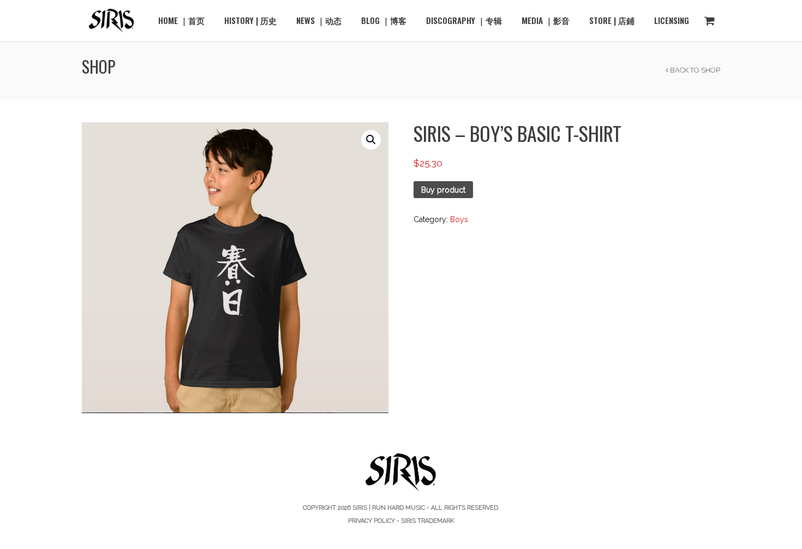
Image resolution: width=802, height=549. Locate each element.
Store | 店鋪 (612, 20)
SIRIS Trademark (427, 520)
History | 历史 (250, 20)
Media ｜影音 (546, 20)
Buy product (443, 190)
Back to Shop (694, 70)
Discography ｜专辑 (464, 20)
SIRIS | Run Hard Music (388, 507)
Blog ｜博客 (383, 20)
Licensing (671, 20)
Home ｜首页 (181, 20)
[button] (371, 140)
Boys (459, 219)
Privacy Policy (371, 520)
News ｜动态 (319, 20)
